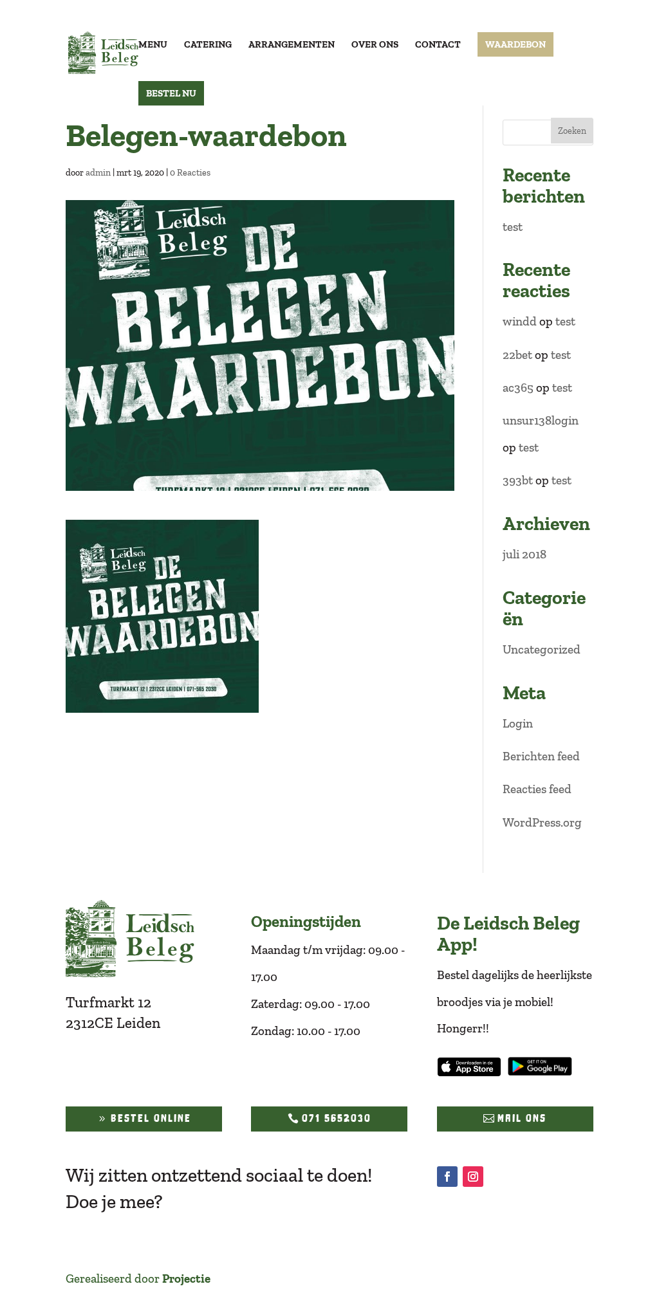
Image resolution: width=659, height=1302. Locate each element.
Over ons (374, 45)
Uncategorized (541, 649)
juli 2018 (524, 554)
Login (518, 723)
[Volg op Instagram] (473, 1176)
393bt (518, 480)
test (513, 226)
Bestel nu (171, 93)
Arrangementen (291, 45)
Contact (438, 45)
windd (520, 321)
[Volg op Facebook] (447, 1176)
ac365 (518, 387)
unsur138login (541, 420)
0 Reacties (190, 172)
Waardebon (515, 44)
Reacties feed (537, 789)
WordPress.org (542, 822)
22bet (517, 354)
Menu (152, 45)
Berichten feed (541, 756)
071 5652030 (336, 1118)
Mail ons (521, 1118)
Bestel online (151, 1118)
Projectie (186, 1278)
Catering (208, 45)
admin (98, 172)
